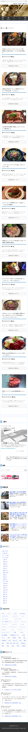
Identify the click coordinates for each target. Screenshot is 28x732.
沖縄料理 (4, 640)
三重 (5, 559)
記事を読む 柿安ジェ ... (14, 406)
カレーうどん (5, 619)
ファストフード (13, 627)
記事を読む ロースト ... (14, 217)
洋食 (9, 640)
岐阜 (5, 570)
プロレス (4, 629)
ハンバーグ (4, 624)
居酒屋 (14, 637)
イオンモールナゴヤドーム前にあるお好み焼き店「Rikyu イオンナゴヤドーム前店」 (18, 536)
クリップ (5, 555)
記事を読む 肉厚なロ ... (14, 255)
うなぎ (15, 613)
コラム (5, 581)
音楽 (8, 646)
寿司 (9, 637)
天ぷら (3, 637)
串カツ (22, 632)
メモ (12, 629)
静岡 (5, 579)
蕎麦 (25, 640)
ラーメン (21, 629)
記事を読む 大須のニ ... (14, 65)
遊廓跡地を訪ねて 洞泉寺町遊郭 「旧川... (13, 702)
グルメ (5, 557)
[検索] (26, 1)
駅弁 (18, 646)
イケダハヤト (5, 616)
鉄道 (3, 646)
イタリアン (15, 616)
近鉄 (3, 643)
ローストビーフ (5, 632)
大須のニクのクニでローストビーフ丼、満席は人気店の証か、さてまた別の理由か (13, 50)
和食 (24, 635)
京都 (5, 561)
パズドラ (4, 627)
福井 (5, 577)
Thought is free (22, 728)
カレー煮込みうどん (7, 621)
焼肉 (20, 640)
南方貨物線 (4, 635)
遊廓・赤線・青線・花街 (13, 643)
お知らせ (5, 551)
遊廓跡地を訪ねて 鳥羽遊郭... (11, 676)
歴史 (24, 637)
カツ (23, 616)
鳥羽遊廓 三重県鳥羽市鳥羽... (10, 669)
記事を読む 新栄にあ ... (14, 368)
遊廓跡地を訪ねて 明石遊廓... (11, 664)
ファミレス (22, 627)
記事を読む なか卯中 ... (14, 141)
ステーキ (23, 621)
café (3, 613)
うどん (8, 613)
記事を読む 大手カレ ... (14, 330)
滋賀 (5, 574)
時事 (20, 637)
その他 (5, 553)
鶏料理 (23, 646)
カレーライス (18, 619)
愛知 (13, 56)
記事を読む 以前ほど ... (14, 103)
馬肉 (13, 646)
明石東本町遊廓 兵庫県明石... (10, 658)
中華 (15, 632)
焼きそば (15, 640)
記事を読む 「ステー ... (14, 179)
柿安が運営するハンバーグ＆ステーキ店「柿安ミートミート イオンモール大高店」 (18, 525)
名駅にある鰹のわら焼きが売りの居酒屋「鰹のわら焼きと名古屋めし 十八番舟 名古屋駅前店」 (18, 514)
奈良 (5, 568)
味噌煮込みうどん (15, 635)
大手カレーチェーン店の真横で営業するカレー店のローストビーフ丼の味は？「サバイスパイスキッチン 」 (13, 315)
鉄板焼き (23, 643)
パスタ (22, 624)
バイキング (14, 624)
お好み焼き (22, 613)
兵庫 (14, 284)
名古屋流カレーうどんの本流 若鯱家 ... (13, 689)
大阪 (13, 246)
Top (3, 28)
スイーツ (16, 621)
